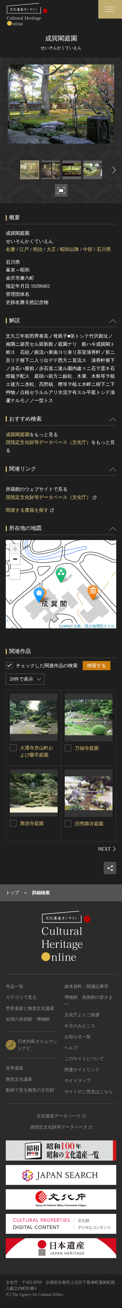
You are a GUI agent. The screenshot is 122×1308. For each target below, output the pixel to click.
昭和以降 (69, 249)
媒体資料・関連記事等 (86, 986)
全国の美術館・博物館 (28, 1019)
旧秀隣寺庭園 (89, 823)
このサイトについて (84, 1058)
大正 (51, 249)
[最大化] (15, 574)
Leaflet (64, 625)
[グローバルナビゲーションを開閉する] (110, 9)
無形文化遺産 (19, 1079)
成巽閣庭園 (17, 434)
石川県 (104, 249)
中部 (88, 249)
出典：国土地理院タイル (94, 625)
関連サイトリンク (82, 1069)
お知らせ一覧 (77, 1036)
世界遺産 (14, 1068)
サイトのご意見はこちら (88, 1091)
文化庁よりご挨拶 (82, 1014)
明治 (37, 249)
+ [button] (15, 549)
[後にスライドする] (113, 170)
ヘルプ (71, 1047)
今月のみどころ (79, 1025)
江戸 (24, 249)
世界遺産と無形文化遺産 (30, 1008)
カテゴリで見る (21, 997)
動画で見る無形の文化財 (30, 1089)
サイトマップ (77, 1080)
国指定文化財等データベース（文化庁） (48, 442)
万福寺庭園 (87, 748)
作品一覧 (14, 986)
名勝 (10, 249)
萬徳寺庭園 (32, 823)
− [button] (15, 559)
